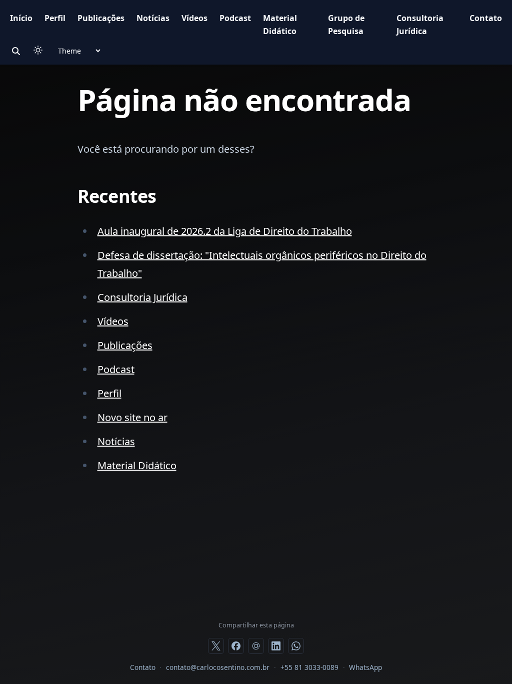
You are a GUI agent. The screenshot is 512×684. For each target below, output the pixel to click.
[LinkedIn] (276, 646)
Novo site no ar (133, 417)
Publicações (101, 18)
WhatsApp (365, 667)
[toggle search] (16, 51)
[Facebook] (236, 646)
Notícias (153, 18)
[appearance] (38, 50)
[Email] (256, 646)
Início (21, 18)
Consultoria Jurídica (420, 25)
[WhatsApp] (296, 646)
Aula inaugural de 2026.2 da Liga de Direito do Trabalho (225, 231)
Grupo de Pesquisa (346, 25)
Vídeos (195, 18)
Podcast (235, 18)
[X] (216, 646)
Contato (486, 18)
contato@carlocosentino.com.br (218, 667)
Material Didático (280, 25)
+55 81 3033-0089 (309, 667)
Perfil (55, 18)
